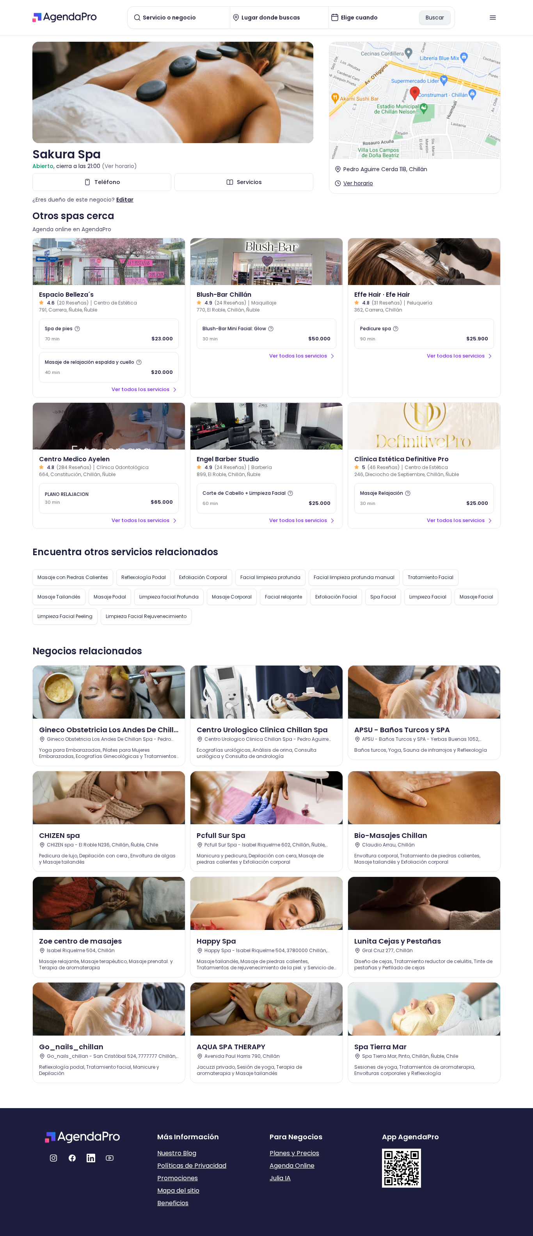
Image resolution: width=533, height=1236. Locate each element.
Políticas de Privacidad (191, 1165)
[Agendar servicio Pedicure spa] (424, 334)
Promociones (177, 1178)
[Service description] (77, 328)
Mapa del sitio (178, 1190)
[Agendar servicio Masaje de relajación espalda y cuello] (108, 367)
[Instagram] (53, 1158)
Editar (124, 200)
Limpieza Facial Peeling (64, 616)
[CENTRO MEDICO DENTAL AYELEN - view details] (109, 426)
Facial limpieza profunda (270, 577)
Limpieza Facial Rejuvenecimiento (146, 616)
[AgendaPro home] (64, 17)
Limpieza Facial (427, 596)
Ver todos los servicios (140, 389)
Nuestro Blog (176, 1153)
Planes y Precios (294, 1153)
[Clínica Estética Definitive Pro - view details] (424, 426)
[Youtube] (109, 1158)
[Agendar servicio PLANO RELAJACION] (108, 498)
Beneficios (172, 1203)
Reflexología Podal (143, 577)
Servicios (249, 182)
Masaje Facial (476, 596)
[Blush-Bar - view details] (266, 261)
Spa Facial (383, 596)
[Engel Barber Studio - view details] (266, 426)
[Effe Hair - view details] (424, 261)
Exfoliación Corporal (203, 577)
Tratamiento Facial (430, 577)
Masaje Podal (110, 596)
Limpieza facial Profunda (169, 596)
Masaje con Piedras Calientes (72, 577)
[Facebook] (72, 1158)
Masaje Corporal (232, 596)
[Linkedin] (90, 1158)
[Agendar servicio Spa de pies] (108, 334)
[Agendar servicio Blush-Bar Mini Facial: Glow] (266, 334)
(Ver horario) (119, 166)
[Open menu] (493, 17)
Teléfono (107, 182)
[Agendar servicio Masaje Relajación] (424, 498)
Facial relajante (283, 596)
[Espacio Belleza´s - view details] (109, 261)
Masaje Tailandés (58, 596)
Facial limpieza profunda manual (354, 577)
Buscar (435, 17)
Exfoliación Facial (336, 596)
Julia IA (280, 1178)
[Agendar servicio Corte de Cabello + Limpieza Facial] (266, 498)
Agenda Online (292, 1165)
